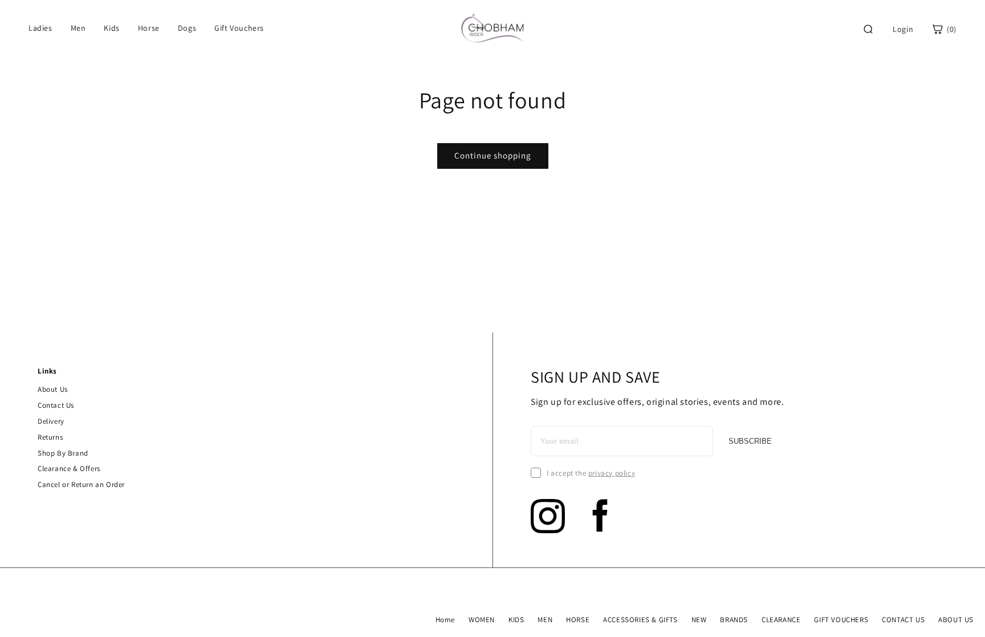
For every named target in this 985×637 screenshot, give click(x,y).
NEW (699, 619)
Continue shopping (492, 155)
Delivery (51, 421)
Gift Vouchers (239, 28)
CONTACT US (903, 619)
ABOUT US (956, 619)
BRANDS (734, 619)
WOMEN (482, 619)
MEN (545, 619)
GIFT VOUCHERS (841, 619)
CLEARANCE (781, 619)
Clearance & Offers (69, 468)
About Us (53, 389)
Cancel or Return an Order (81, 484)
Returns (50, 437)
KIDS (516, 619)
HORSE (577, 619)
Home (445, 619)
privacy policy (611, 473)
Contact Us (56, 405)
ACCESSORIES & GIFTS (640, 619)
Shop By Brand (63, 453)
